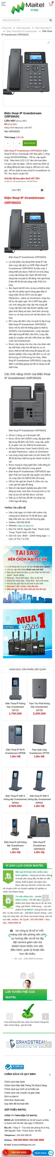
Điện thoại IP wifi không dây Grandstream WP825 (15, 845)
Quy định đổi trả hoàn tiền (16, 1096)
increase (19, 143)
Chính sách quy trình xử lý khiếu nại (21, 1081)
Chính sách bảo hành (14, 1074)
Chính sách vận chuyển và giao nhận (22, 1085)
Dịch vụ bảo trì (11, 1089)
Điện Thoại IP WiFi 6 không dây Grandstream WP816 (15, 799)
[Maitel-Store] (27, 7)
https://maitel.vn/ (25, 525)
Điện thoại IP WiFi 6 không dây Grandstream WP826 (39, 799)
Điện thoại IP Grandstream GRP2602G (39, 845)
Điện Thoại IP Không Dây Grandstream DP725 (15, 707)
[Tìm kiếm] (51, 20)
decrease (7, 143)
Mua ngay (30, 143)
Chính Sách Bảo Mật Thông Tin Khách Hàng (25, 1078)
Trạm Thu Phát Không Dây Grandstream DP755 (39, 707)
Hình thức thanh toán (14, 1092)
